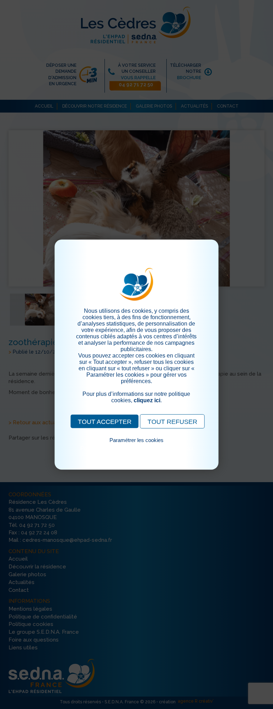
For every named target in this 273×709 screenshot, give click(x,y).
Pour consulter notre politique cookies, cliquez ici (136, 448)
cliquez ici (147, 400)
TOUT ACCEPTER (105, 421)
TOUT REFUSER (172, 421)
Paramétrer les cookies (136, 440)
